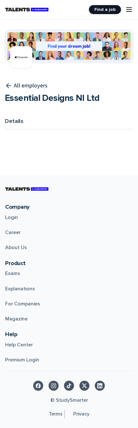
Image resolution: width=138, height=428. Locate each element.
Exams (12, 273)
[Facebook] (38, 386)
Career (13, 232)
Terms (56, 414)
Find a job (105, 9)
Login (11, 217)
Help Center (19, 345)
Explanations (20, 289)
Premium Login (22, 360)
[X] (84, 386)
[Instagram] (53, 386)
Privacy (81, 414)
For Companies (22, 304)
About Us (16, 247)
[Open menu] (129, 9)
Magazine (16, 319)
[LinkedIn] (100, 386)
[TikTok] (69, 386)
